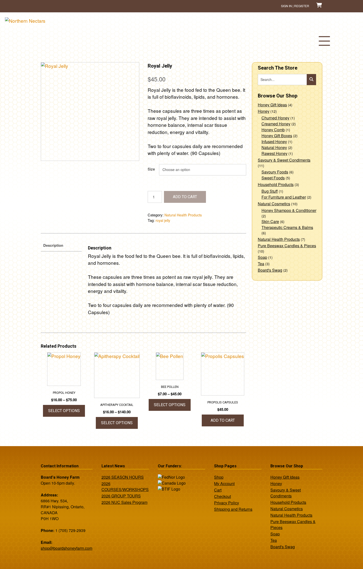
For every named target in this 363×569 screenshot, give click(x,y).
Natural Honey (274, 147)
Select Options (64, 410)
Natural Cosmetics (274, 204)
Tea (261, 263)
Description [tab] (53, 245)
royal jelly (163, 220)
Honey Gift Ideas (272, 105)
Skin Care (270, 221)
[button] (324, 41)
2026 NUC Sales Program (124, 502)
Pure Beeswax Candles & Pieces (287, 245)
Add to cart (185, 196)
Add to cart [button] (223, 420)
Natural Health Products (183, 214)
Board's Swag (270, 270)
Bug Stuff (270, 191)
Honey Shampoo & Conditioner (289, 210)
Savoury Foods (275, 172)
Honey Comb (273, 130)
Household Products (276, 184)
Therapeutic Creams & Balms (287, 227)
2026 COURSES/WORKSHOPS (125, 486)
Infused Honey (274, 141)
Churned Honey (275, 118)
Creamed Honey (276, 124)
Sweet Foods (273, 178)
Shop (218, 477)
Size (151, 168)
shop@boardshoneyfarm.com (66, 548)
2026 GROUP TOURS (121, 496)
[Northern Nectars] (25, 20)
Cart (218, 490)
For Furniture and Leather (284, 197)
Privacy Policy (226, 503)
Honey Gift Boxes (277, 135)
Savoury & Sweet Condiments (284, 160)
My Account (224, 483)
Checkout (222, 496)
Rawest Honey (274, 153)
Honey (263, 111)
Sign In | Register (295, 6)
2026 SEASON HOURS (122, 477)
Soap (262, 257)
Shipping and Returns (233, 509)
